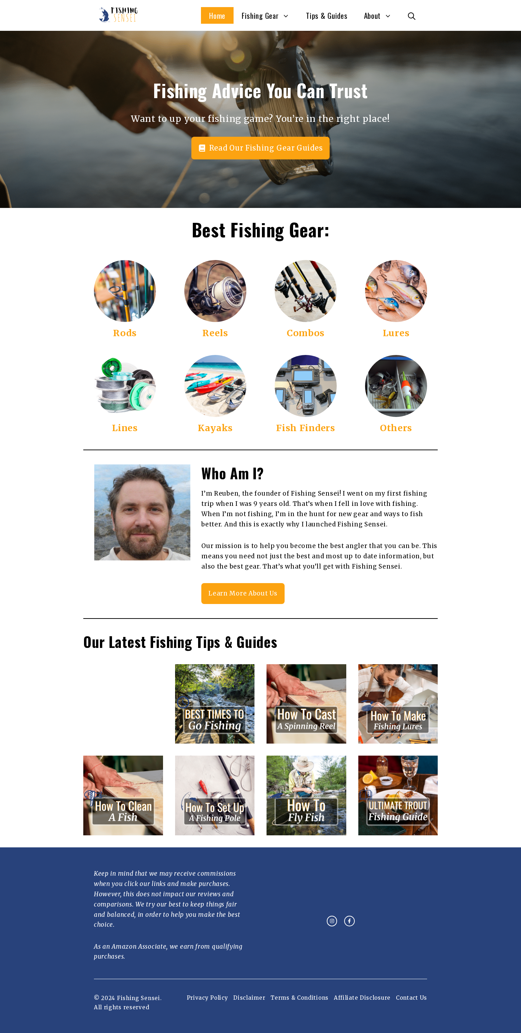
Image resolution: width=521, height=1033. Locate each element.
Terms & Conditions (299, 997)
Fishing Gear (260, 15)
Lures (396, 333)
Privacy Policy (207, 997)
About (372, 15)
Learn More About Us (242, 593)
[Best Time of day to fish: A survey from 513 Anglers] (215, 739)
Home (217, 15)
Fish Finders (305, 428)
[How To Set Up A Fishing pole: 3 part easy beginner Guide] (215, 830)
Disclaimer (249, 997)
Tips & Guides (326, 15)
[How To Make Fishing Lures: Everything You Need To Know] (398, 739)
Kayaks (215, 428)
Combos (306, 333)
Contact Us (411, 997)
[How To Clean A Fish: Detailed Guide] (123, 830)
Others (396, 428)
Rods (125, 333)
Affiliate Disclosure (362, 997)
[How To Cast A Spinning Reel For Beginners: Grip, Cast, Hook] (306, 739)
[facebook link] (349, 921)
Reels (215, 333)
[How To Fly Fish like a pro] (306, 830)
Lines (125, 428)
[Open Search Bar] (412, 15)
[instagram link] (332, 921)
